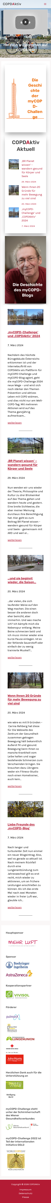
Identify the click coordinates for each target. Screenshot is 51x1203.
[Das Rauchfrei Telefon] (12, 1027)
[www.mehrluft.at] (22, 943)
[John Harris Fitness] (15, 1059)
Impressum (25, 1189)
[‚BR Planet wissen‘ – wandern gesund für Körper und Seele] (14, 164)
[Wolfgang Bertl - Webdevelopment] (11, 1095)
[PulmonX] (13, 1017)
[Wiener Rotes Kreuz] (12, 1049)
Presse (25, 1197)
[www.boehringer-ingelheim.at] (17, 965)
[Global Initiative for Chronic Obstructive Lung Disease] (16, 1160)
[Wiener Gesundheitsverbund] (22, 1127)
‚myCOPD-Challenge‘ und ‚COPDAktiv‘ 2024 (31, 215)
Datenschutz (25, 1193)
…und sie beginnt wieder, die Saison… (22, 580)
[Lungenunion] (20, 1038)
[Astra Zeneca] (19, 973)
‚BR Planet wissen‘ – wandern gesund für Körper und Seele (32, 168)
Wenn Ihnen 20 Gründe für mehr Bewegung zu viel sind (32, 192)
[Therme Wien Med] (14, 1085)
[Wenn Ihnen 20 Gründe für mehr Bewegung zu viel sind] (14, 190)
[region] (25, 29)
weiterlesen (15, 422)
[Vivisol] (17, 995)
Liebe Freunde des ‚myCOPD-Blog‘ (21, 826)
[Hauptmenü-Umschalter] (45, 4)
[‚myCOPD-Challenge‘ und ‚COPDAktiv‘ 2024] (14, 212)
